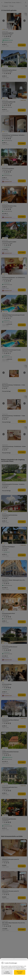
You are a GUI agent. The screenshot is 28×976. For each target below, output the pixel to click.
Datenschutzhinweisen (21, 968)
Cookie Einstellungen (7, 972)
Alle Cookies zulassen (20, 972)
